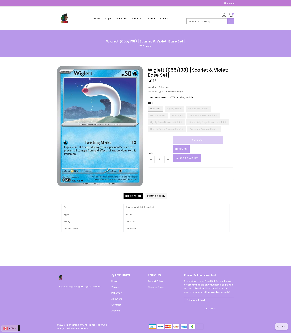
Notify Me (181, 148)
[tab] (133, 196)
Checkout (229, 3)
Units (151, 153)
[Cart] (231, 15)
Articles (115, 310)
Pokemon (116, 292)
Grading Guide (184, 97)
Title (150, 102)
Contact (116, 304)
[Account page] (224, 15)
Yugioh (115, 287)
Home (114, 281)
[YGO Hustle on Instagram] (58, 3)
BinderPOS (82, 328)
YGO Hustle (145, 46)
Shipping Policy (156, 287)
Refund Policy (155, 281)
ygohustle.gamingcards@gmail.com (78, 286)
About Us (116, 298)
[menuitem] (97, 18)
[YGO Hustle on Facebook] (52, 3)
